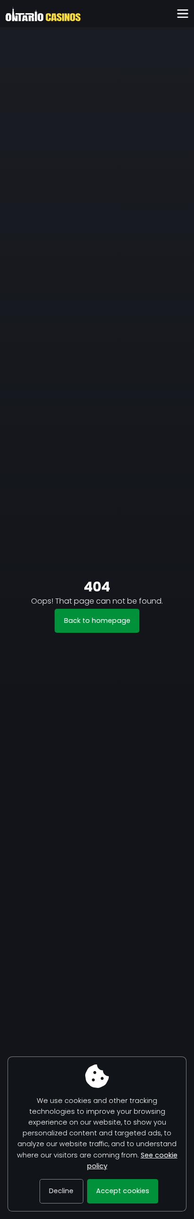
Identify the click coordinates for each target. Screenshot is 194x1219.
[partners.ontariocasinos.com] (43, 13)
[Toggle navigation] (182, 14)
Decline (61, 1191)
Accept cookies (122, 1191)
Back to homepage (97, 620)
